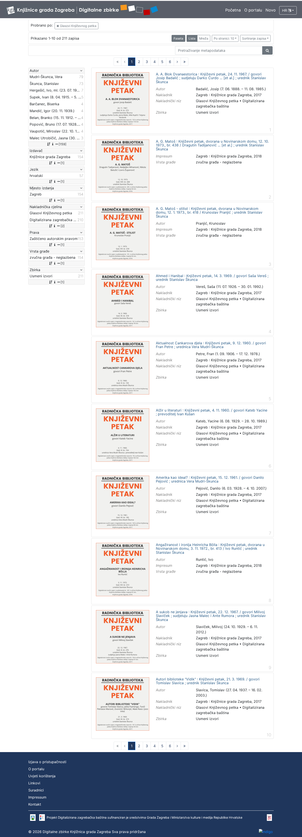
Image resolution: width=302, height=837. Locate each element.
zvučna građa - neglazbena (219, 162)
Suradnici (36, 790)
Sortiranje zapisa (254, 38)
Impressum (37, 797)
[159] (62, 144)
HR (285, 10)
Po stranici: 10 (224, 38)
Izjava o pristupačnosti (47, 762)
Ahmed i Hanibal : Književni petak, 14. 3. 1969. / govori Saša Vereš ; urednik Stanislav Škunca (212, 278)
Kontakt (34, 804)
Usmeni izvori (207, 112)
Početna (233, 10)
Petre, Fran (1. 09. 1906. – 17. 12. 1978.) (228, 354)
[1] (62, 163)
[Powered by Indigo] (266, 831)
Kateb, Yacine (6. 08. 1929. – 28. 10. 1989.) (231, 421)
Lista (192, 38)
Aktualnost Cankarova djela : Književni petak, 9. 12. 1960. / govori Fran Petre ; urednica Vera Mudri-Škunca (211, 345)
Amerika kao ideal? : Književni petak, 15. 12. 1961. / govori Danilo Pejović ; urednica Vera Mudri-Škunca (210, 479)
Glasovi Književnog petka (77, 26)
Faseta (178, 38)
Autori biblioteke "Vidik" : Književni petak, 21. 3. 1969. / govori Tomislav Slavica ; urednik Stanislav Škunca (208, 681)
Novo (271, 10)
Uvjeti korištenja (41, 776)
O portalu (253, 10)
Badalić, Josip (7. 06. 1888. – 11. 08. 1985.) (231, 89)
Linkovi (34, 783)
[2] (63, 226)
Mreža (203, 38)
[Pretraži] (267, 50)
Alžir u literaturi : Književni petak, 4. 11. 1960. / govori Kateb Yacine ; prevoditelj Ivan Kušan (211, 412)
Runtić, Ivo (204, 559)
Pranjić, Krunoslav (211, 223)
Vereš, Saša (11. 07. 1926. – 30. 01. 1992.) (229, 286)
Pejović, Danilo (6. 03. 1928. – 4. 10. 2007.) (231, 488)
